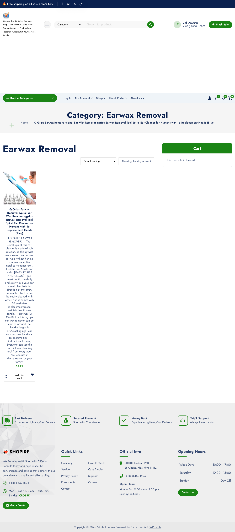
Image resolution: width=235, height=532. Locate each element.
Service (65, 469)
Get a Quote (17, 505)
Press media (68, 482)
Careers (92, 482)
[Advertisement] (117, 67)
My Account (82, 98)
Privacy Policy (69, 476)
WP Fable (155, 527)
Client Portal (116, 98)
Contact (65, 488)
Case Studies (95, 469)
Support (93, 476)
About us (136, 98)
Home (24, 123)
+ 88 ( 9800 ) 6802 (194, 26)
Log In (67, 98)
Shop (99, 98)
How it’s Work (96, 463)
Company (66, 463)
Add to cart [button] (19, 376)
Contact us (188, 492)
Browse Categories (21, 98)
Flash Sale (222, 24)
